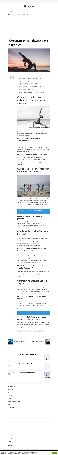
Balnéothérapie (12, 386)
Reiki (9, 420)
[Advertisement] (29, 24)
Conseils (10, 395)
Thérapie (10, 435)
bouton (20, 331)
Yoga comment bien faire (25, 363)
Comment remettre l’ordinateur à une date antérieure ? (30, 78)
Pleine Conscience (12, 416)
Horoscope (11, 407)
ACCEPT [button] (54, 453)
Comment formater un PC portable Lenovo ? (28, 91)
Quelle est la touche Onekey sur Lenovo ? (27, 84)
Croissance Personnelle (14, 401)
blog (9, 392)
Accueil (10, 445)
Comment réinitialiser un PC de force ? (26, 80)
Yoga (18, 36)
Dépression (11, 404)
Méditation (11, 413)
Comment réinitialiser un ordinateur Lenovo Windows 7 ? (30, 86)
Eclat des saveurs (29, 6)
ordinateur (40, 331)
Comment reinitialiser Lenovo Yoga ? (26, 89)
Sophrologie (11, 432)
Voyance (10, 438)
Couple (10, 398)
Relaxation (11, 423)
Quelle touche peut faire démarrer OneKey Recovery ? (30, 88)
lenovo (30, 331)
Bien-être (10, 389)
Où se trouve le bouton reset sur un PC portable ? (29, 83)
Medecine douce (12, 410)
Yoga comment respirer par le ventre (28, 354)
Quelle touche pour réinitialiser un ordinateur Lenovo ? (29, 81)
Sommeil (10, 429)
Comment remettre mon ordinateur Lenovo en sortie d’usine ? (31, 77)
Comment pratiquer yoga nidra (27, 372)
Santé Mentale (12, 426)
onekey (34, 331)
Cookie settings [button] (48, 453)
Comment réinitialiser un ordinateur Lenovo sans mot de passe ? (32, 92)
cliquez (25, 331)
